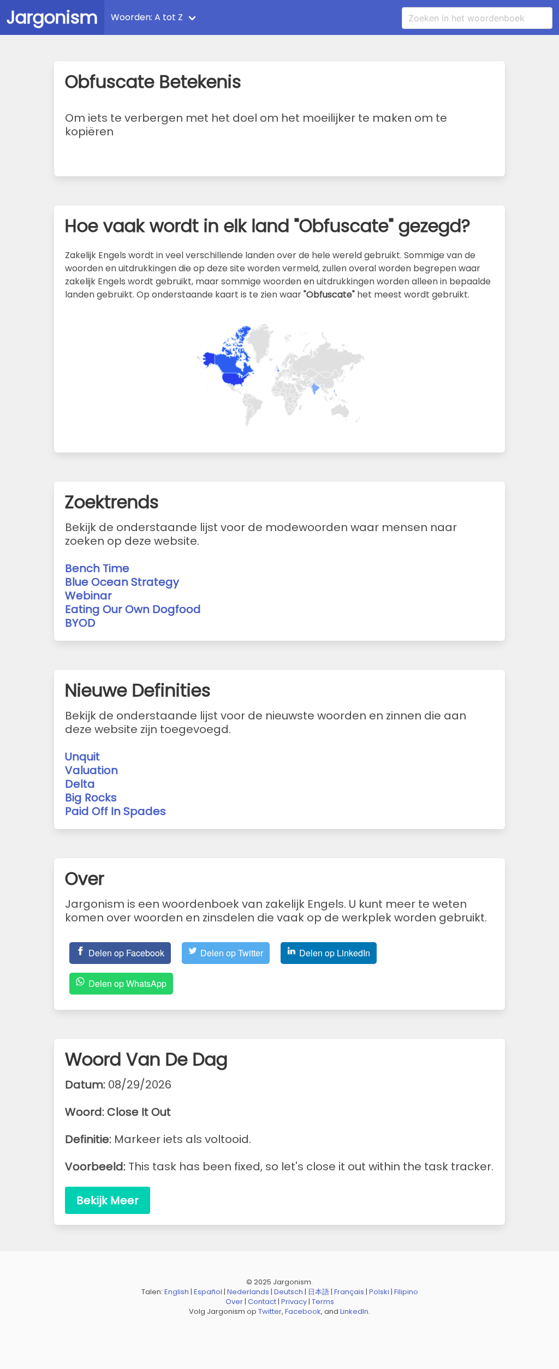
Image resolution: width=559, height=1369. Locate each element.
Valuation (91, 770)
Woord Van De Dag (252, 17)
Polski (379, 1292)
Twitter (270, 1311)
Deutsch (288, 1292)
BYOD (80, 622)
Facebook (303, 1311)
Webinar (88, 595)
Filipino (406, 1292)
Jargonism (52, 17)
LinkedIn (354, 1311)
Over (234, 1301)
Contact (262, 1301)
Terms (323, 1301)
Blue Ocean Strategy (122, 582)
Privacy (294, 1301)
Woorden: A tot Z (147, 17)
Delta (80, 783)
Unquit (82, 756)
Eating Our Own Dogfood (133, 609)
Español (208, 1292)
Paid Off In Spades (115, 811)
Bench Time (97, 568)
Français (349, 1292)
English (176, 1292)
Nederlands (248, 1292)
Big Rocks (91, 797)
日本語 (318, 1292)
